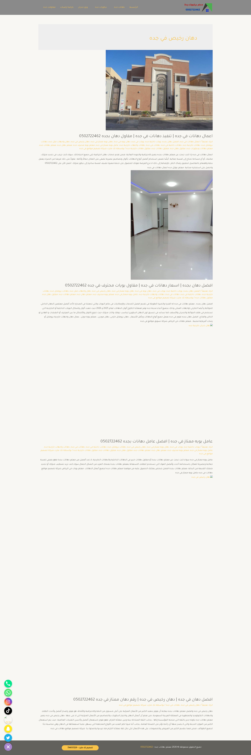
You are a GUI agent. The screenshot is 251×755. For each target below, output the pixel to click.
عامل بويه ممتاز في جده (107, 145)
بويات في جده (137, 142)
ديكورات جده (101, 7)
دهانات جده (119, 7)
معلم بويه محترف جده (84, 145)
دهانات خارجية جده (191, 145)
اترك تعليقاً (207, 142)
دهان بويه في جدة (122, 142)
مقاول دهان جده (177, 149)
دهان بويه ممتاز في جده (102, 142)
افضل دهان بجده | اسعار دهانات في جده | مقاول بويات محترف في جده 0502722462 (139, 286)
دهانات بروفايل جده (59, 291)
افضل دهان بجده (170, 142)
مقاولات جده (49, 7)
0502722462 (146, 747)
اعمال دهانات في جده (190, 142)
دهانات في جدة (153, 145)
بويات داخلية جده (153, 142)
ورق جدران (83, 7)
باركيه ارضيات (66, 7)
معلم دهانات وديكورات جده (200, 149)
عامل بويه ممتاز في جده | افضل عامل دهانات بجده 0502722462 (157, 442)
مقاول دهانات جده (160, 149)
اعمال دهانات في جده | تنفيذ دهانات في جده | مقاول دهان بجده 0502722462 (146, 136)
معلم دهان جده (64, 145)
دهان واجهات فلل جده (59, 142)
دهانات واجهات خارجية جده (132, 145)
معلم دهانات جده (47, 145)
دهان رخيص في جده (80, 142)
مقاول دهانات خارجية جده (138, 149)
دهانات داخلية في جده (171, 145)
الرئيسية (133, 7)
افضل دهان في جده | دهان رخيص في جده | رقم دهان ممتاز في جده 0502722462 (143, 700)
